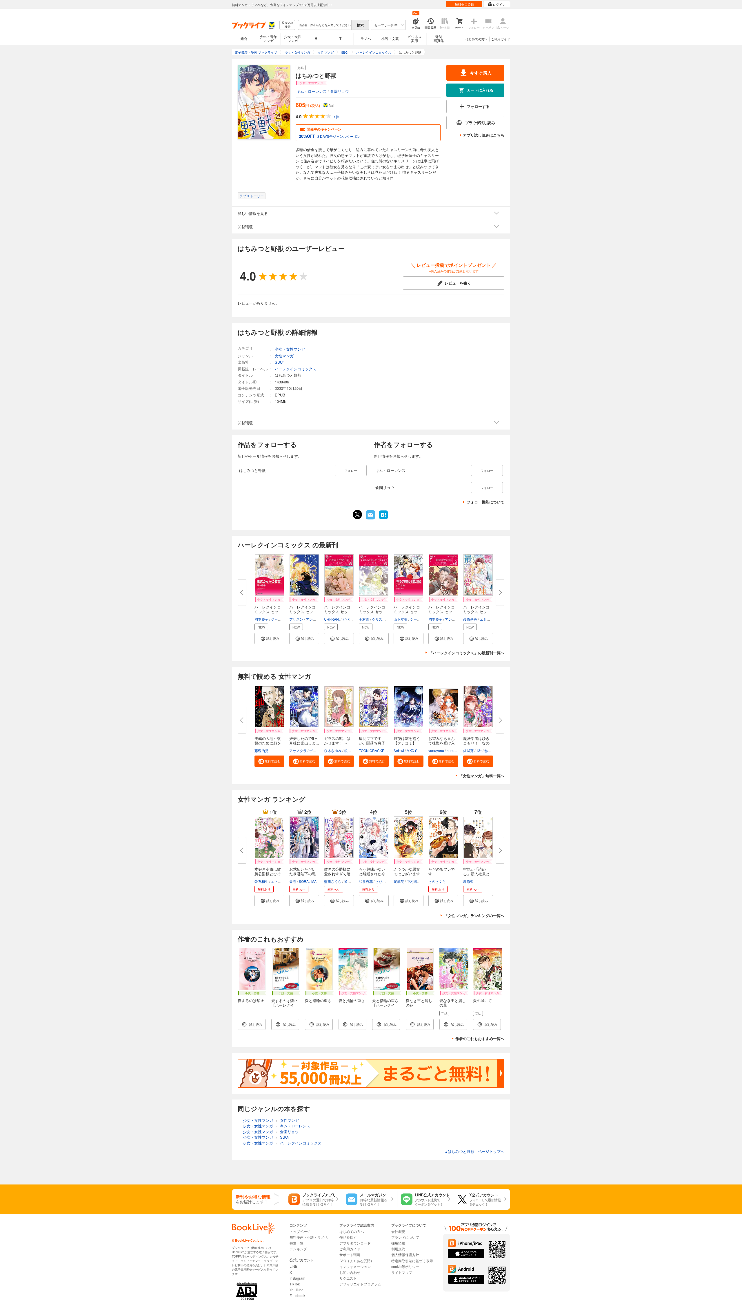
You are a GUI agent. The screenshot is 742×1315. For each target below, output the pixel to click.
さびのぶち (384, 881)
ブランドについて (405, 1237)
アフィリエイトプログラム (360, 1283)
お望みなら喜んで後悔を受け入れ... (441, 743)
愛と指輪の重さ (318, 1000)
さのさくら (437, 881)
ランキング (298, 1248)
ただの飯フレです (441, 871)
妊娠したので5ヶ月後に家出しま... (304, 741)
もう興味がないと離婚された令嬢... (372, 873)
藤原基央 (470, 619)
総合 (244, 38)
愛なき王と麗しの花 (419, 1003)
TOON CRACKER (373, 750)
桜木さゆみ (332, 750)
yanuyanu (436, 750)
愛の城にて (482, 1000)
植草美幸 (351, 750)
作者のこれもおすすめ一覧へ (479, 1038)
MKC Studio (416, 750)
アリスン (296, 619)
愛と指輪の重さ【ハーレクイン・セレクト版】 (385, 1007)
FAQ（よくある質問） (356, 1260)
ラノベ (366, 38)
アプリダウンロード (355, 1242)
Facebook (297, 1295)
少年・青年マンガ (268, 38)
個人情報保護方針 (405, 1254)
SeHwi (399, 750)
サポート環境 (349, 1254)
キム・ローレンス (312, 91)
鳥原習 (468, 881)
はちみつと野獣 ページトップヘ (474, 1151)
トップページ (300, 1231)
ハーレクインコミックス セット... (267, 611)
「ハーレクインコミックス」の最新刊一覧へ (466, 652)
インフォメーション (355, 1266)
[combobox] (324, 25)
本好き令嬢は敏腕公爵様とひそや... (267, 873)
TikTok (295, 1283)
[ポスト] (357, 514)
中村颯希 (414, 881)
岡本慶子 (261, 619)
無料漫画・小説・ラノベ (309, 1237)
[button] (269, 638)
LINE (293, 1266)
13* (479, 750)
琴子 (347, 881)
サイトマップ (401, 1272)
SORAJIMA (308, 881)
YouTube (296, 1289)
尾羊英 (399, 881)
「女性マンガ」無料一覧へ (481, 775)
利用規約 (398, 1248)
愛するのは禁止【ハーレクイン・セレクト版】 (284, 1007)
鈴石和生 (261, 881)
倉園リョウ (339, 91)
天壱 (292, 881)
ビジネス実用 (414, 38)
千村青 (364, 619)
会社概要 (398, 1231)
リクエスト (348, 1278)
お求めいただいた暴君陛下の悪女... (302, 873)
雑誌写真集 (439, 38)
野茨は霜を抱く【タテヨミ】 (407, 741)
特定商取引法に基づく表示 (412, 1260)
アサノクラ (298, 750)
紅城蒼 (468, 750)
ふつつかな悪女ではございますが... (407, 873)
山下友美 (401, 619)
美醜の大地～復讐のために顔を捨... (267, 743)
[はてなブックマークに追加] (383, 518)
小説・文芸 (390, 38)
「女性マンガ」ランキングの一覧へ (474, 915)
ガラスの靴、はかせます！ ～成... (337, 743)
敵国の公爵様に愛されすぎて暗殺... (337, 873)
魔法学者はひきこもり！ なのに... (476, 743)
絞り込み (287, 24)
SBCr (279, 362)
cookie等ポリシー (405, 1266)
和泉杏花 (366, 881)
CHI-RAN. (332, 619)
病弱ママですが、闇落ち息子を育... (372, 743)
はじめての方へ (476, 39)
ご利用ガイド (500, 39)
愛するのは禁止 (251, 1000)
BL (317, 38)
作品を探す (348, 1237)
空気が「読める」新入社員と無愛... (476, 873)
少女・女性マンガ (292, 38)
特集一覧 (296, 1242)
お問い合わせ (349, 1272)
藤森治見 (261, 750)
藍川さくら (332, 881)
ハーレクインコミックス (295, 369)
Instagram (297, 1278)
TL (341, 38)
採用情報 (398, 1242)
